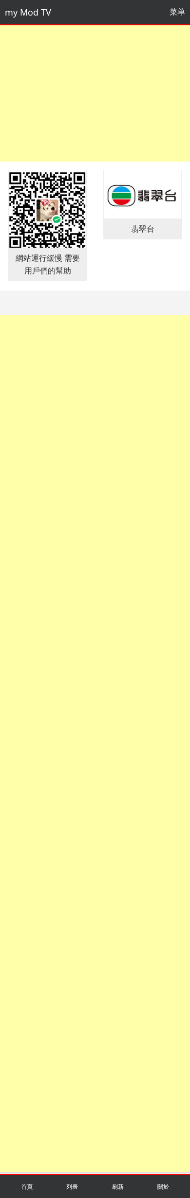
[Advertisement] (95, 93)
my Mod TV (28, 12)
